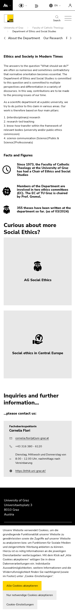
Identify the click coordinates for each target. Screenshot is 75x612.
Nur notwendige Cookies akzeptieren (29, 595)
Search (57, 20)
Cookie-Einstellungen (20, 604)
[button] (6, 5)
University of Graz (14, 27)
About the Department (24, 38)
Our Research (53, 38)
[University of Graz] (9, 19)
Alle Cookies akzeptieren (22, 586)
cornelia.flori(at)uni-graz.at (32, 438)
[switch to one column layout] (37, 5)
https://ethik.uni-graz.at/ (30, 471)
